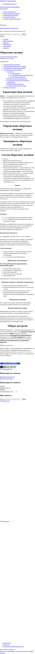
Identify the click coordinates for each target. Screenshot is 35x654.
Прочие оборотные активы (16, 86)
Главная (5, 39)
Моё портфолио (8, 41)
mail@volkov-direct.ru (10, 4)
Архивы (2, 386)
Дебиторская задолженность (17, 79)
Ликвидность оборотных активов (14, 68)
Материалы (15, 73)
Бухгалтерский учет (9, 12)
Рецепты (6, 48)
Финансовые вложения (15, 84)
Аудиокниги (7, 46)
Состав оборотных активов (12, 70)
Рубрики (2, 390)
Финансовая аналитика (10, 15)
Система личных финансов (11, 19)
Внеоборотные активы (7, 377)
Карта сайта (7, 643)
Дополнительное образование (10, 7)
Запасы (10, 72)
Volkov (15, 57)
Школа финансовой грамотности (9, 28)
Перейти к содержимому (8, 1)
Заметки (6, 43)
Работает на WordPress (7, 651)
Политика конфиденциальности (13, 646)
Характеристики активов (11, 64)
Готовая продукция (17, 77)
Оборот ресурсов (9, 87)
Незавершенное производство (21, 75)
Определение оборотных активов (14, 66)
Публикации (4, 9)
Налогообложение (9, 17)
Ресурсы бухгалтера (6, 379)
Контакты (6, 645)
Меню (2, 36)
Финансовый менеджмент (11, 13)
